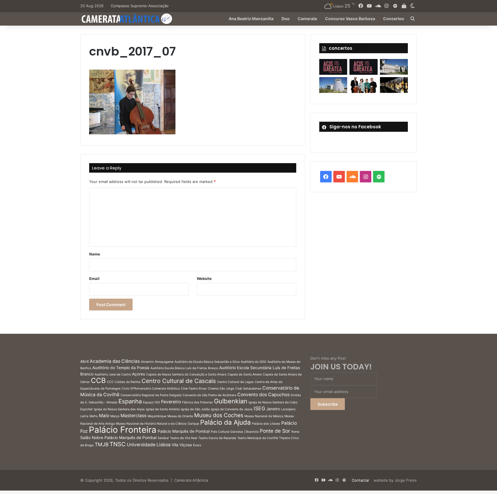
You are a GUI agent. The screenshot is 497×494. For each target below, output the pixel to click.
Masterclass (133, 415)
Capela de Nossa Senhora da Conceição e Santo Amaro (186, 374)
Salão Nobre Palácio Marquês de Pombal (118, 437)
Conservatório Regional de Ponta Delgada (151, 395)
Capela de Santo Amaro (245, 374)
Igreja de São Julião (195, 409)
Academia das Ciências (115, 361)
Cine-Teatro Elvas (194, 388)
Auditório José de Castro (113, 374)
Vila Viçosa (182, 444)
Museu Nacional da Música (263, 416)
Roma (295, 432)
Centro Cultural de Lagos (235, 382)
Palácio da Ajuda (225, 422)
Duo (286, 18)
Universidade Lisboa (149, 444)
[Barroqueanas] (394, 67)
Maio (104, 415)
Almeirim (147, 362)
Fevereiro (171, 402)
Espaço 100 (151, 402)
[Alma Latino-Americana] (394, 85)
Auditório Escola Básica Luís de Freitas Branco (184, 368)
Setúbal (163, 438)
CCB (98, 380)
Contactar (360, 480)
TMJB (101, 444)
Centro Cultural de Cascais (179, 380)
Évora (197, 445)
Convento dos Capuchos (263, 394)
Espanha (130, 401)
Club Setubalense (248, 388)
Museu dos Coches (218, 415)
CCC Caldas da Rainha (123, 382)
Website (204, 278)
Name (94, 254)
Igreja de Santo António (163, 409)
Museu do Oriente (180, 416)
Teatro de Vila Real (183, 438)
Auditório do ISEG (253, 362)
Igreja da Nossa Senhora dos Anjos (119, 409)
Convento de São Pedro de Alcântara (209, 395)
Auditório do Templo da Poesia (120, 367)
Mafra (93, 416)
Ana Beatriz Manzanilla (251, 18)
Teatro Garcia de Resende (217, 438)
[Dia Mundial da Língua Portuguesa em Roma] (363, 85)
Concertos (393, 18)
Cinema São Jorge (221, 388)
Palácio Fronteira (122, 430)
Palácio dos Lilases (266, 424)
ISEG (259, 408)
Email (94, 278)
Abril (84, 361)
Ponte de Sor (275, 431)
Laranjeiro (288, 409)
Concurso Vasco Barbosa (350, 18)
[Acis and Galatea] (333, 67)
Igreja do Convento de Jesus (232, 409)
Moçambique (157, 416)
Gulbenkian (230, 401)
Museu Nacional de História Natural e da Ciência (151, 424)
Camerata (307, 18)
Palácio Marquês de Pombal (184, 431)
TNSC (118, 444)
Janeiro (273, 409)
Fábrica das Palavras (197, 402)
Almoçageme (164, 362)
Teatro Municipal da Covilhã (257, 438)
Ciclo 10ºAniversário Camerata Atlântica (151, 388)
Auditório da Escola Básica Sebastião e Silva (207, 362)
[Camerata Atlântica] (126, 18)
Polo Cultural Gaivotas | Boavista (235, 432)
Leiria (84, 416)
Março (114, 416)
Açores (138, 374)
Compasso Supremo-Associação (140, 5)
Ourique (193, 424)
